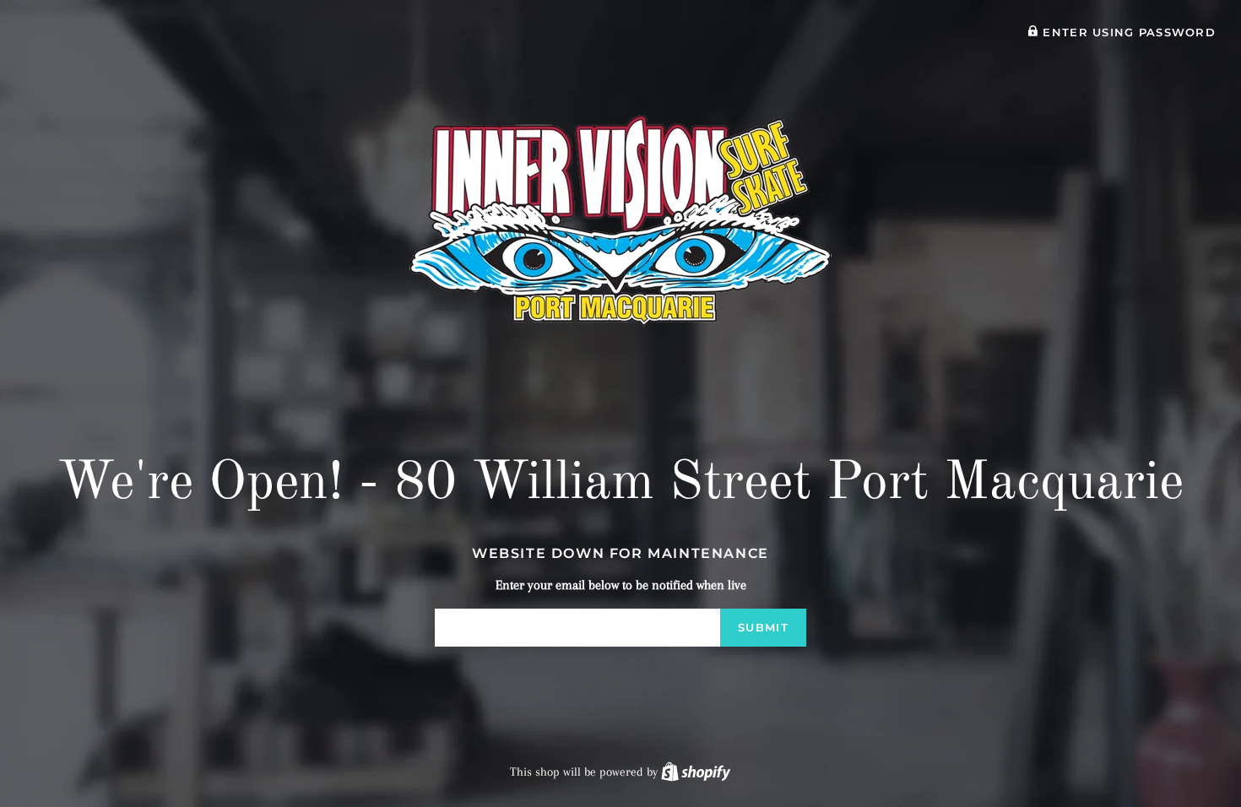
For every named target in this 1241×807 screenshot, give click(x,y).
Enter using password (1127, 32)
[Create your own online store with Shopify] (695, 771)
